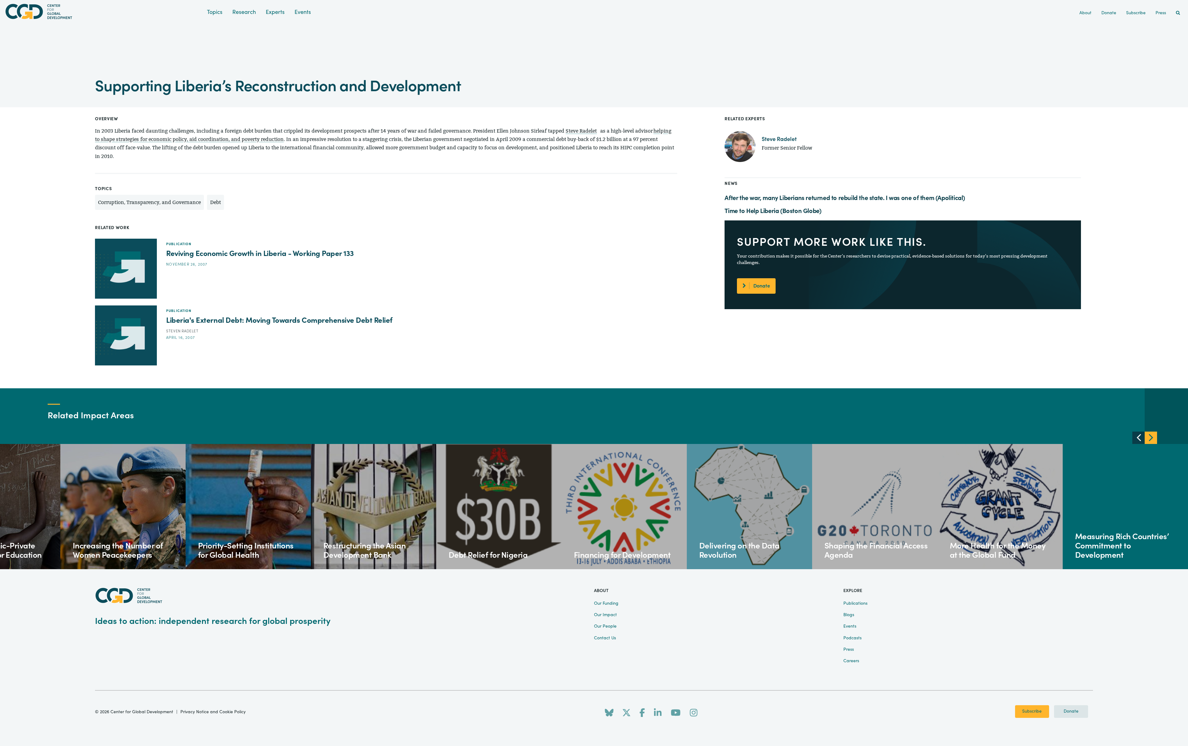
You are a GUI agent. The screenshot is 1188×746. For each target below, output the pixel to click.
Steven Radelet (182, 331)
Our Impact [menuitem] (605, 614)
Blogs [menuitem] (848, 614)
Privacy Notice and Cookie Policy (213, 712)
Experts (275, 12)
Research (244, 12)
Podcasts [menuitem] (852, 638)
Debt (215, 202)
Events (303, 12)
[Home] (103, 11)
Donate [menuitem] (1108, 13)
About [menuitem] (1085, 13)
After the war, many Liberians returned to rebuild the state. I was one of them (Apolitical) (845, 198)
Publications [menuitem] (855, 603)
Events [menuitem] (849, 626)
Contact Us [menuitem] (605, 638)
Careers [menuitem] (851, 661)
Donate (761, 286)
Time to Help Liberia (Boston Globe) (773, 211)
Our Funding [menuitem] (606, 603)
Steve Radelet (581, 131)
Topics (214, 12)
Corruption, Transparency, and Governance (149, 202)
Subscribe (1032, 711)
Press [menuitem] (1161, 13)
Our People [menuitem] (605, 626)
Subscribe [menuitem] (1136, 13)
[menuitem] (1178, 13)
